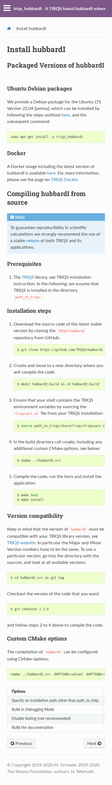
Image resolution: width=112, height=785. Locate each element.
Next (92, 743)
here (51, 172)
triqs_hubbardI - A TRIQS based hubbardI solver (59, 8)
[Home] (9, 28)
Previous (23, 743)
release (32, 240)
